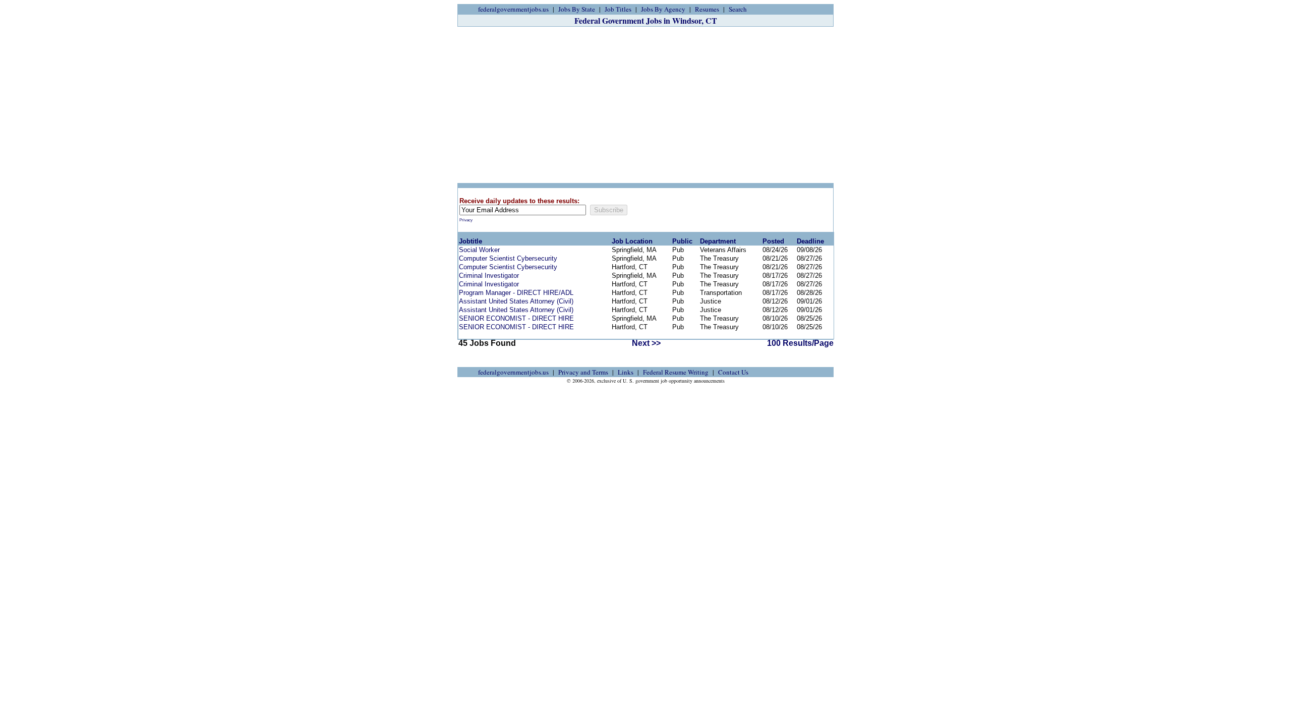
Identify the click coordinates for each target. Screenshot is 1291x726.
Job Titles (618, 9)
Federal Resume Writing (676, 372)
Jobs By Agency (663, 9)
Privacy (466, 220)
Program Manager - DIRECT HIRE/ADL (516, 292)
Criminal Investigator (489, 275)
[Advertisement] (645, 104)
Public (682, 241)
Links (625, 372)
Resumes (707, 9)
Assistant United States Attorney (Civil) (516, 301)
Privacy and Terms (583, 372)
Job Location (632, 241)
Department (718, 241)
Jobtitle (470, 241)
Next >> (646, 343)
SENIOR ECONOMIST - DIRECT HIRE (516, 318)
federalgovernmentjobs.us (513, 9)
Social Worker (479, 250)
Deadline (810, 241)
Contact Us (733, 372)
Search (738, 9)
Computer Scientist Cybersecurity (508, 258)
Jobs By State (576, 9)
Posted (773, 241)
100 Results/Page (800, 343)
